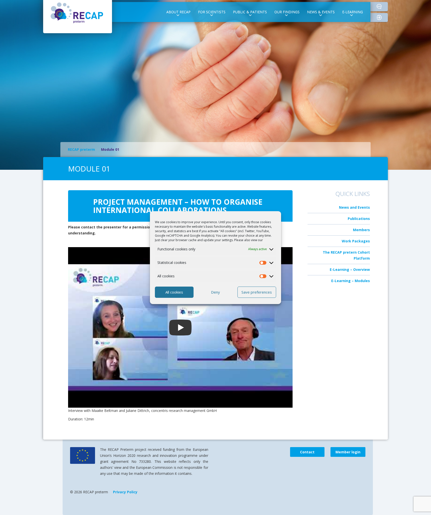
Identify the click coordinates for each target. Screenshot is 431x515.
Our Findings (287, 11)
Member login (383, 17)
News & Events (321, 11)
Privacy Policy (125, 492)
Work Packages (356, 241)
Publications (359, 218)
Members (361, 229)
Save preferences (256, 292)
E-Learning (352, 11)
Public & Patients (250, 11)
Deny (215, 292)
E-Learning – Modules (350, 280)
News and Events (354, 207)
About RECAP (178, 11)
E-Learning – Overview (350, 269)
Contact (379, 6)
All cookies (174, 292)
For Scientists (211, 11)
